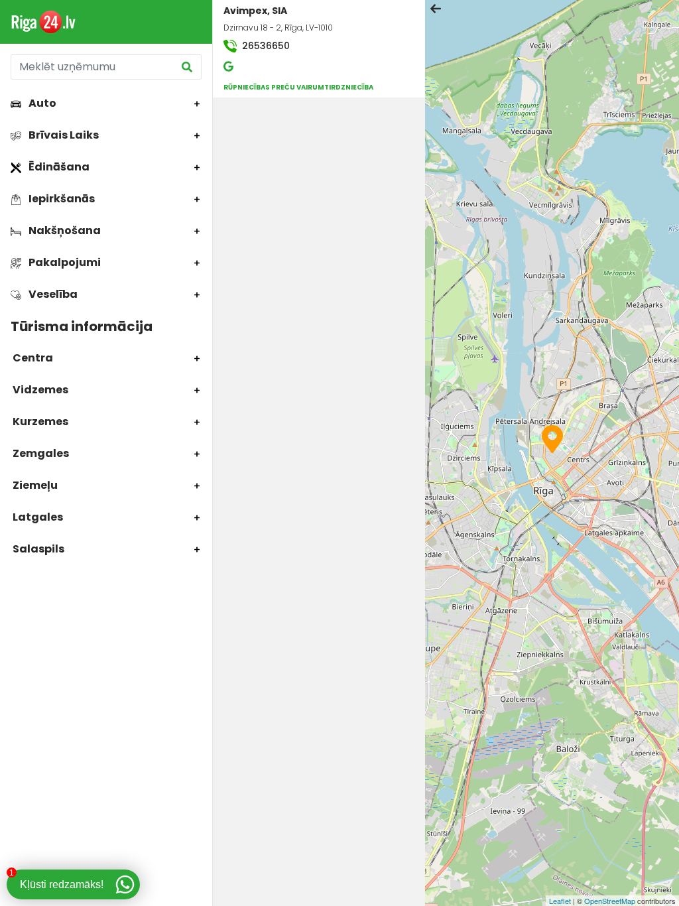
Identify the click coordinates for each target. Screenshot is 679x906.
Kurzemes (39, 421)
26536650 (264, 45)
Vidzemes (39, 389)
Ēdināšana (58, 166)
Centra (32, 357)
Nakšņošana (64, 230)
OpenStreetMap (609, 900)
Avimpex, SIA (255, 10)
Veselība (52, 294)
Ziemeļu (34, 485)
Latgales (37, 517)
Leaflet (560, 900)
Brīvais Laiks (63, 135)
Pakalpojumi (64, 262)
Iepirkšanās (61, 198)
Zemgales (40, 453)
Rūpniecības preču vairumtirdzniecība (298, 87)
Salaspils (37, 548)
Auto (41, 103)
